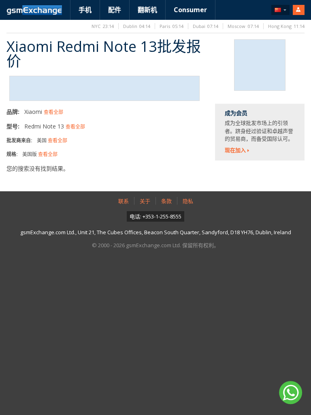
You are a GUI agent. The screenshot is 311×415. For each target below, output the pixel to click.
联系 (123, 201)
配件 (114, 9)
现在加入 (235, 150)
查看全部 (53, 112)
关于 (145, 201)
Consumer (190, 9)
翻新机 (147, 9)
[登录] (299, 10)
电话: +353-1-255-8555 (155, 216)
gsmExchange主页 (34, 10)
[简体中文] (280, 10)
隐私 (188, 201)
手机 (85, 9)
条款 (166, 201)
